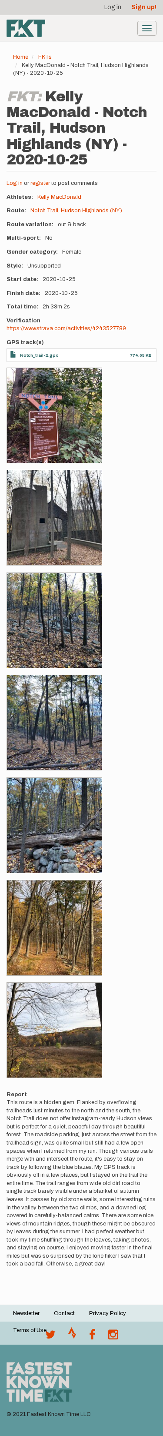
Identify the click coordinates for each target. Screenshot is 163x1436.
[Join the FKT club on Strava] (72, 1337)
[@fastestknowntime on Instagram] (113, 1337)
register (40, 183)
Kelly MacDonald (59, 197)
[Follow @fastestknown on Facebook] (92, 1337)
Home (20, 57)
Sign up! (143, 7)
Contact (64, 1313)
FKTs (45, 57)
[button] (54, 415)
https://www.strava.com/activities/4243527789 (66, 328)
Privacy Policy (107, 1313)
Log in (112, 7)
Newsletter (26, 1313)
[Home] (26, 28)
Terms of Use (30, 1330)
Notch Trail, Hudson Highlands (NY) (76, 211)
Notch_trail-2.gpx (39, 355)
